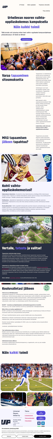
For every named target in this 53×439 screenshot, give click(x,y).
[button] (2, 399)
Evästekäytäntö (29, 415)
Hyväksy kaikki (42, 436)
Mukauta (9, 436)
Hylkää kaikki (25, 436)
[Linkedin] (43, 423)
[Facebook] (39, 423)
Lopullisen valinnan (15, 277)
